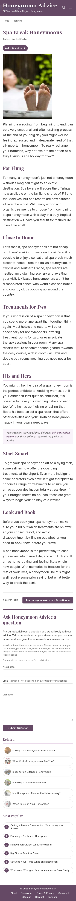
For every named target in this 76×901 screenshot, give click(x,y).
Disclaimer (27, 893)
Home (6, 20)
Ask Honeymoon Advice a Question (46, 600)
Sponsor (52, 896)
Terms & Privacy (45, 893)
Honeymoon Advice (30, 5)
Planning (17, 20)
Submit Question (18, 727)
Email (35, 680)
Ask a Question (13, 48)
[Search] (63, 8)
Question (8, 694)
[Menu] (70, 8)
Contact (39, 896)
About (14, 893)
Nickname (8, 666)
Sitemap (26, 896)
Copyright (63, 893)
